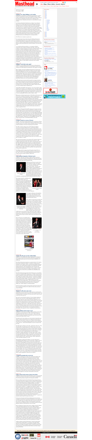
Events (54, 2)
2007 (46, 16)
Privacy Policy (68, 430)
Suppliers (45, 2)
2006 (46, 17)
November (48, 20)
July (47, 24)
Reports (63, 4)
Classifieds (49, 2)
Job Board (24, 430)
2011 (46, 12)
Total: (45, 6)
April (47, 27)
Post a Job (41, 6)
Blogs (45, 4)
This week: (48, 6)
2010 (46, 13)
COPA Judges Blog (51, 67)
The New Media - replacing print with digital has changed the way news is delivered (50, 75)
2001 (46, 34)
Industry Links (46, 430)
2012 (46, 11)
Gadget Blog (50, 79)
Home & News (19, 430)
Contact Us (73, 430)
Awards (58, 4)
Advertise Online (62, 430)
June (47, 25)
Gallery (41, 430)
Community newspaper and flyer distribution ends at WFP (49, 48)
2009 (46, 14)
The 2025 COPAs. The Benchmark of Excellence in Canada (50, 86)
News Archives (52, 430)
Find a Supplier (29, 430)
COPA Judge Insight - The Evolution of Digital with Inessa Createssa (50, 83)
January (48, 30)
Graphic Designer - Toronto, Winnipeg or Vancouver (61, 6)
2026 (46, 10)
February (48, 29)
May (47, 26)
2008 (46, 15)
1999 (46, 36)
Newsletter (42, 2)
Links (52, 2)
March (48, 28)
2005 (46, 18)
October (48, 21)
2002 (46, 33)
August (48, 23)
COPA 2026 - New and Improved (50, 84)
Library (57, 2)
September (48, 22)
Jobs (41, 4)
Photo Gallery (51, 4)
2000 (46, 35)
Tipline (57, 430)
